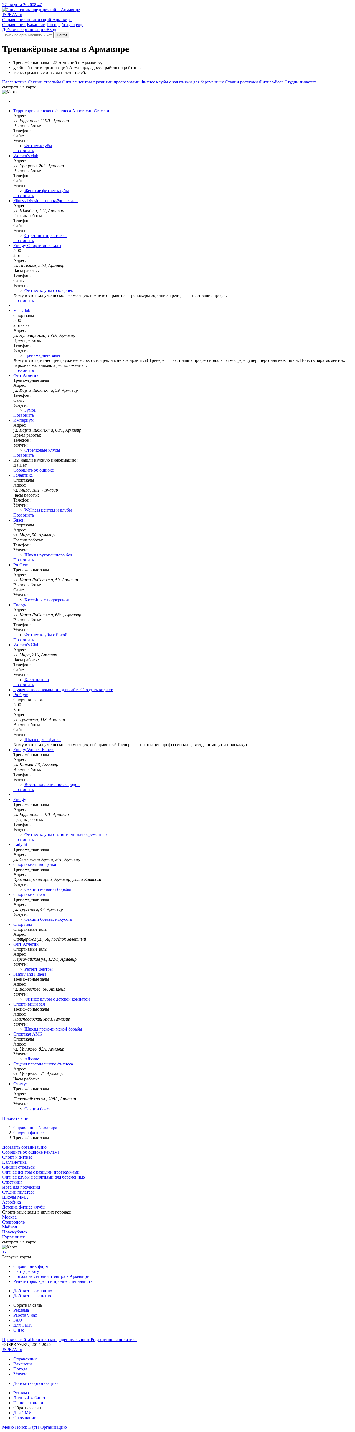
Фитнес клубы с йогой (45, 634)
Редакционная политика (114, 1339)
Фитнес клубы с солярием (49, 290)
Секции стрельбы (44, 82)
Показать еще (15, 1118)
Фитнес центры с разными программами (101, 82)
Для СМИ (22, 1325)
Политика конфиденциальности (60, 1339)
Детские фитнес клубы (23, 1207)
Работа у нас (25, 1315)
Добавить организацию (24, 29)
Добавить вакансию (32, 1295)
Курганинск (13, 1237)
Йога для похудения (21, 1187)
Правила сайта (16, 1339)
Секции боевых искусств (48, 919)
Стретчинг (12, 1182)
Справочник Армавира (35, 1127)
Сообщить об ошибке (22, 1152)
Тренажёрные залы (42, 355)
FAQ (17, 1320)
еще (79, 24)
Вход (51, 29)
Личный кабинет (29, 1397)
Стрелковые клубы (42, 450)
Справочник (14, 24)
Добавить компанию (32, 1290)
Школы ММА (15, 1197)
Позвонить (23, 150)
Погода (53, 24)
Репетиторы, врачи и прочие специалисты (53, 1281)
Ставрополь (13, 1222)
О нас (18, 1330)
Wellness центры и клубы (48, 510)
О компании (25, 1417)
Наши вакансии (28, 1402)
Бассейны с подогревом (46, 599)
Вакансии (36, 24)
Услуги (68, 24)
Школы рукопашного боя (48, 555)
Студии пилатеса (301, 82)
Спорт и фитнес (28, 1132)
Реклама (51, 1152)
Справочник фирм (30, 1266)
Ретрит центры (38, 969)
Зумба (30, 410)
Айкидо (31, 1059)
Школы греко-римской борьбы (53, 1029)
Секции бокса (37, 1109)
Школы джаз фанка (42, 739)
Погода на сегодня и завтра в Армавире (51, 1276)
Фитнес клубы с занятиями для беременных (182, 82)
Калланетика (14, 82)
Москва (9, 1217)
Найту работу (26, 1271)
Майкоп (9, 1227)
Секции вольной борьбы (47, 889)
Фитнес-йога (271, 82)
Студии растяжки (241, 82)
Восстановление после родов (52, 784)
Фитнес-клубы (38, 145)
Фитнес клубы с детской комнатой (57, 999)
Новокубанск (14, 1232)
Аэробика (11, 1202)
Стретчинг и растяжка (45, 235)
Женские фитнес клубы (46, 190)
